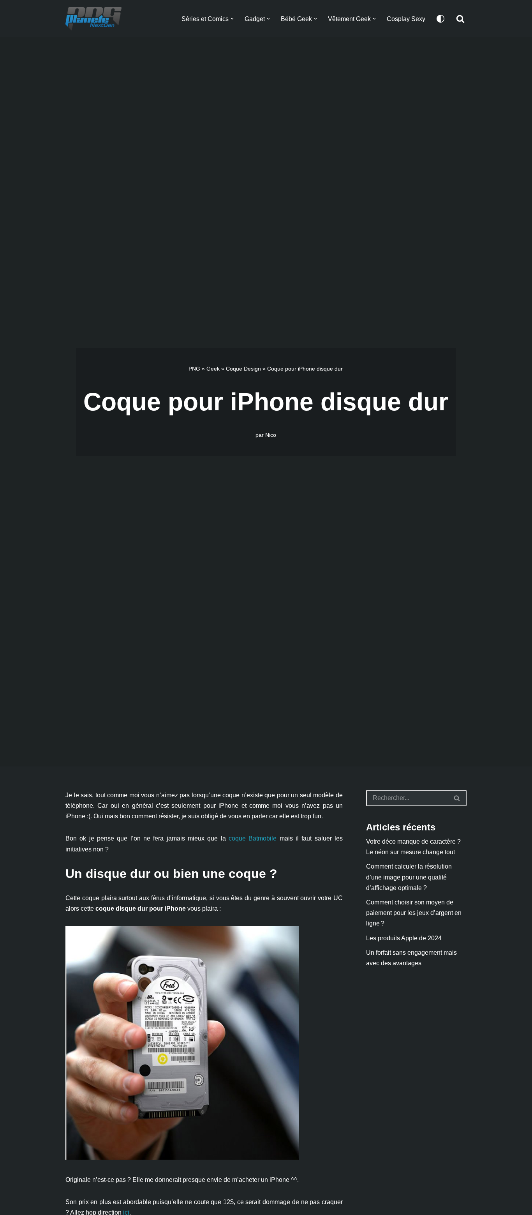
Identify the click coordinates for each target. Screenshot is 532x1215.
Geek (213, 369)
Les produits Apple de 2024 (404, 938)
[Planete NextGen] (95, 18)
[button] (232, 18)
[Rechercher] (460, 18)
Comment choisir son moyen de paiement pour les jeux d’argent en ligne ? (414, 913)
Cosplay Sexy (406, 19)
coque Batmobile (253, 838)
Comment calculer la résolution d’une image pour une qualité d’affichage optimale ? (409, 877)
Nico (270, 435)
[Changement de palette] (440, 19)
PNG (194, 369)
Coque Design (243, 369)
